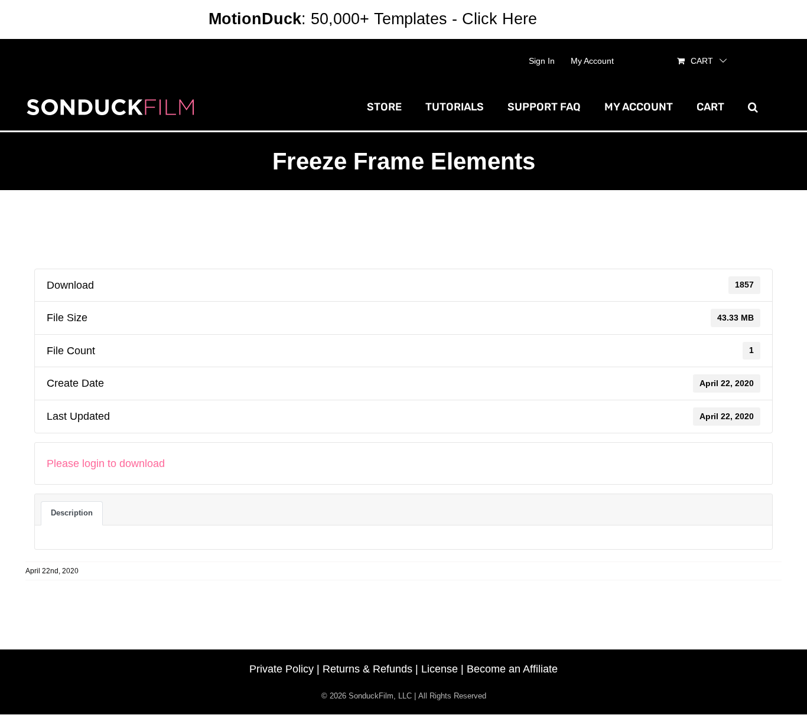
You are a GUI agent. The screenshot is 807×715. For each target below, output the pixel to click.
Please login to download (106, 463)
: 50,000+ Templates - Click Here (373, 19)
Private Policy (281, 669)
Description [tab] (72, 512)
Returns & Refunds (367, 669)
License (439, 669)
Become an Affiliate (512, 669)
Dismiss (570, 19)
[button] (753, 106)
